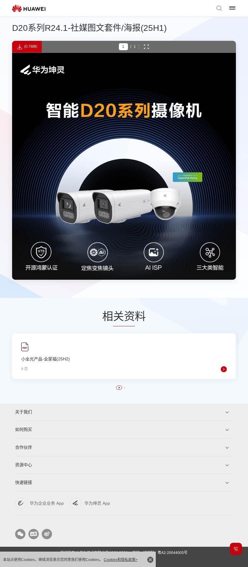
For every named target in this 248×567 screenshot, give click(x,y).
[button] (119, 387)
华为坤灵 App (97, 503)
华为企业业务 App (47, 503)
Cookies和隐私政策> (121, 560)
